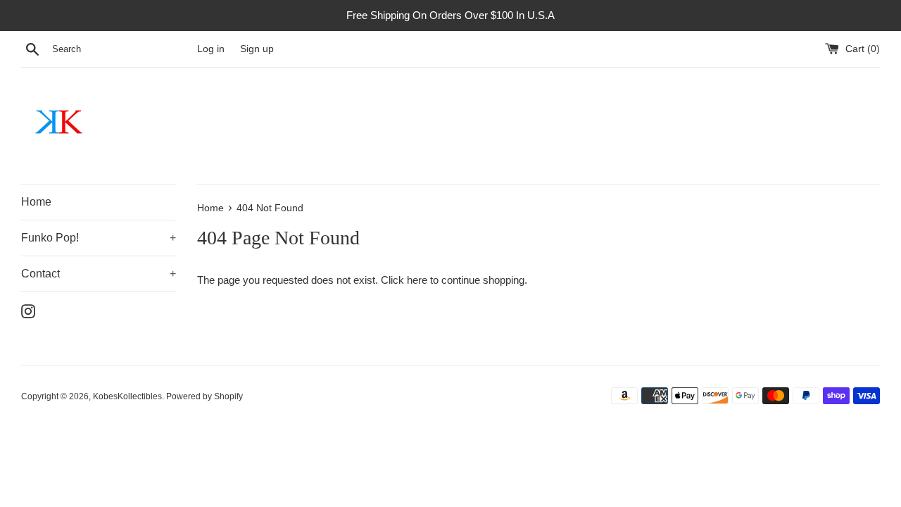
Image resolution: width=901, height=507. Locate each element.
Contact (98, 274)
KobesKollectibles (127, 396)
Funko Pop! (98, 238)
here (417, 280)
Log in (211, 49)
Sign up (257, 49)
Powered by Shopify (204, 396)
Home (36, 202)
